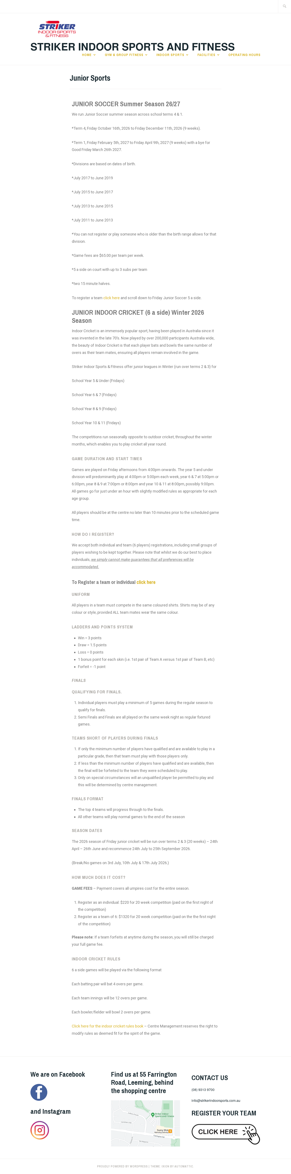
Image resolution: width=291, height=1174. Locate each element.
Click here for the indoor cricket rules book (107, 1026)
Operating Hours (244, 54)
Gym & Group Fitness (124, 54)
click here (111, 298)
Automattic (183, 1166)
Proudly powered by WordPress (122, 1166)
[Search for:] (284, 6)
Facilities (206, 54)
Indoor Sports (170, 54)
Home (87, 54)
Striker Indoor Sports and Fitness (132, 46)
